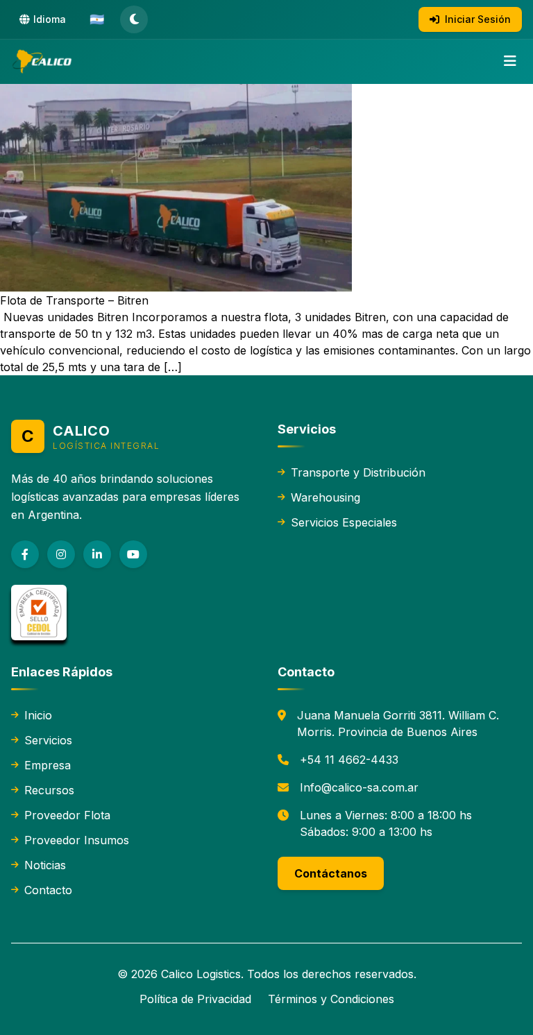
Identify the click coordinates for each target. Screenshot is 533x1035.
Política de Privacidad (195, 999)
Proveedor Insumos (76, 840)
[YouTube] (133, 554)
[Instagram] (61, 554)
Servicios (48, 740)
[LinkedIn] (97, 554)
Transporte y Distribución (358, 472)
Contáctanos (330, 873)
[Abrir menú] (510, 62)
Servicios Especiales (344, 522)
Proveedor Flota (67, 815)
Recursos (49, 790)
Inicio (38, 715)
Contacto (48, 890)
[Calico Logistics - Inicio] (43, 62)
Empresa (47, 765)
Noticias (45, 865)
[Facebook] (25, 554)
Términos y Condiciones (331, 999)
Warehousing (325, 497)
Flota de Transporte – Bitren (74, 300)
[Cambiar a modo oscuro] (134, 19)
